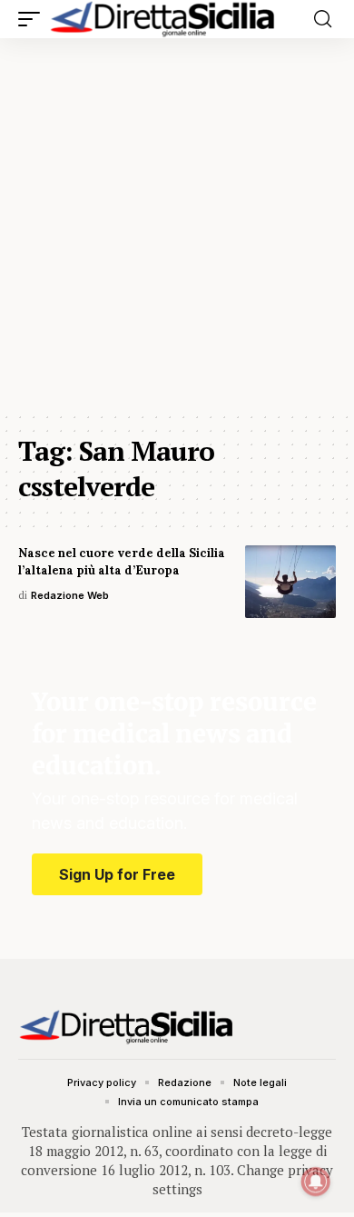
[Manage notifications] (315, 1181)
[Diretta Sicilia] (163, 19)
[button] (33, 19)
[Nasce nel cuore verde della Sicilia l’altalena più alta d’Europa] (290, 581)
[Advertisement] (177, 224)
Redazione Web (70, 595)
